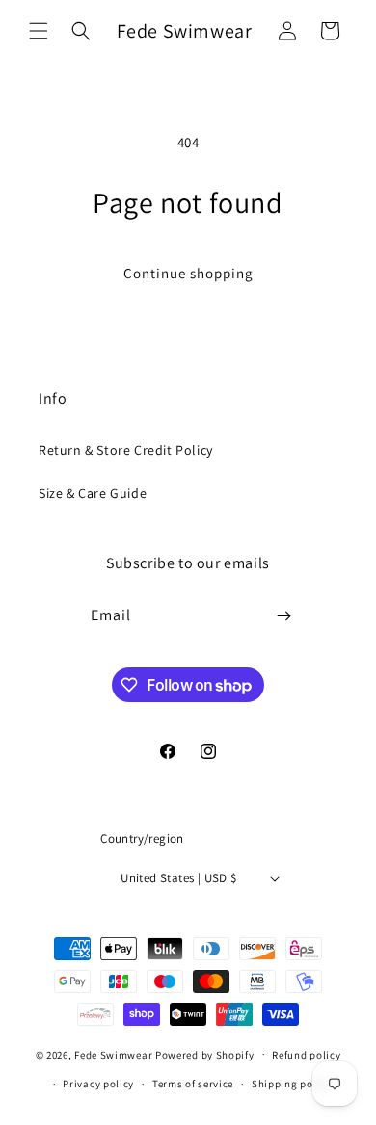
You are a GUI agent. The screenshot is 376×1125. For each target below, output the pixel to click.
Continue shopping (188, 273)
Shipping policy (292, 1083)
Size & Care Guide (93, 493)
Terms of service (192, 1083)
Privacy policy (98, 1083)
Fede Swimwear (113, 1053)
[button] (38, 31)
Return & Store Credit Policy (126, 449)
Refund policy (306, 1054)
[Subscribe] (284, 616)
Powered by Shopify (205, 1053)
